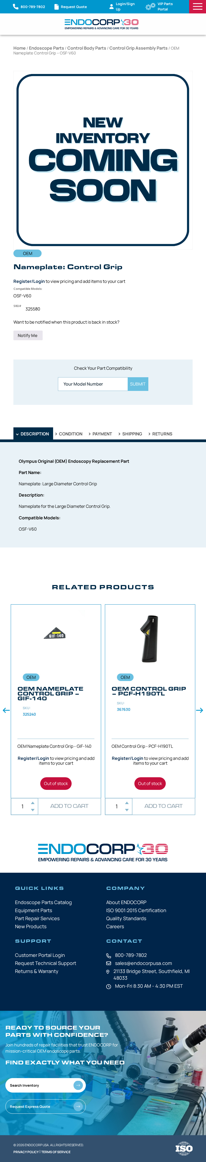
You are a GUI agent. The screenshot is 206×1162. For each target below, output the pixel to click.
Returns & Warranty (36, 971)
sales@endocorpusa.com (143, 963)
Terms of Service (56, 1152)
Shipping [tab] (132, 434)
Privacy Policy (26, 1152)
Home (19, 48)
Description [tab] (34, 434)
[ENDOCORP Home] (101, 24)
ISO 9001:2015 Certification (136, 910)
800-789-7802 (131, 955)
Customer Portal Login (40, 955)
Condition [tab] (70, 434)
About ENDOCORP (126, 902)
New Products (30, 926)
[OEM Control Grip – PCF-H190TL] (150, 701)
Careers (115, 926)
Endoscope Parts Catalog (43, 902)
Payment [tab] (102, 434)
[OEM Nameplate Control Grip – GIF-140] (56, 701)
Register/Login (29, 281)
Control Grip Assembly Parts (138, 48)
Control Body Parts (86, 48)
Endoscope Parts (46, 48)
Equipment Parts (33, 910)
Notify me (28, 335)
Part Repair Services (37, 918)
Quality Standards (126, 918)
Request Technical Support (45, 963)
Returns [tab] (162, 434)
